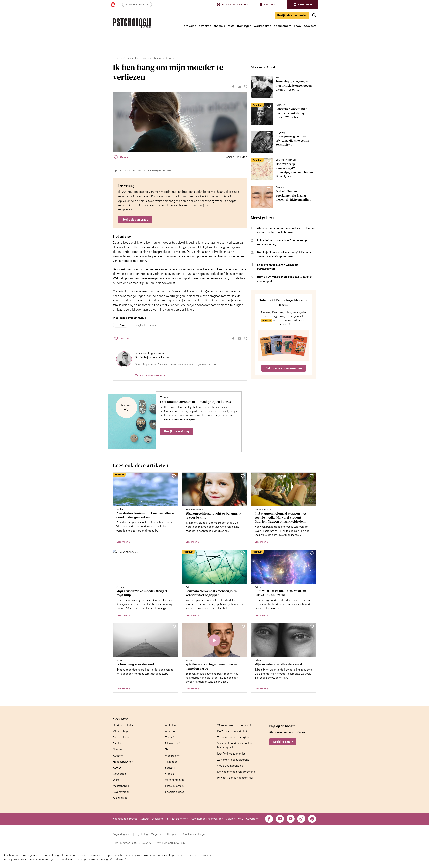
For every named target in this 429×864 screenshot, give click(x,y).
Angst (123, 325)
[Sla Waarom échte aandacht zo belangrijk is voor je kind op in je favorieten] (243, 476)
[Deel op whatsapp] (245, 86)
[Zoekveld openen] (314, 15)
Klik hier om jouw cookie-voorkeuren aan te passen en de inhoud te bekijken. (166, 855)
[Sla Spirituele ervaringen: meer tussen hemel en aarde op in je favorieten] (243, 626)
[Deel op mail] (239, 86)
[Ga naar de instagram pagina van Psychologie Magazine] (301, 819)
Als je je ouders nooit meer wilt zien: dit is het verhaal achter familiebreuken (286, 230)
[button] (302, 4)
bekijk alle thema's (145, 325)
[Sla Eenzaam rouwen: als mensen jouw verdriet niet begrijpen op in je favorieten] (243, 553)
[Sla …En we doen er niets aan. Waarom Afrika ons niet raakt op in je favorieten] (312, 553)
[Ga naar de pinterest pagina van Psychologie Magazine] (312, 819)
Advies (127, 58)
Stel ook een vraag (135, 219)
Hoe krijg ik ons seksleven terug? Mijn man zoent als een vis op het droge (284, 254)
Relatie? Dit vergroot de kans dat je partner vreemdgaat (284, 279)
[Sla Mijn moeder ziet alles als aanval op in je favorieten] (312, 626)
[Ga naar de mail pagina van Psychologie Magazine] (280, 819)
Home (116, 58)
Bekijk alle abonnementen (283, 368)
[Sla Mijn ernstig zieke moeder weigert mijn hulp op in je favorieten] (174, 553)
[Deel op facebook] (233, 86)
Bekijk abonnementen (292, 15)
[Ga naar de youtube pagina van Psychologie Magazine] (291, 819)
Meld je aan (281, 742)
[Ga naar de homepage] (132, 23)
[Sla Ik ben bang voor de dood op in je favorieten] (174, 626)
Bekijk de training (176, 431)
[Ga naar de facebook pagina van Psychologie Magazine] (269, 819)
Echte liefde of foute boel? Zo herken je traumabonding (282, 242)
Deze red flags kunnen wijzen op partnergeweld (277, 266)
